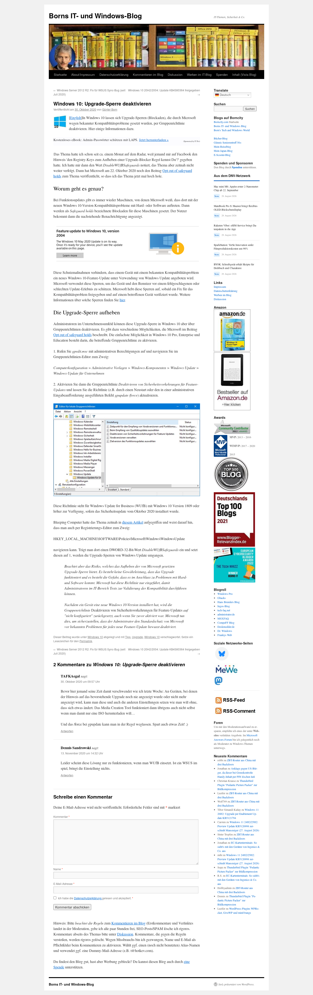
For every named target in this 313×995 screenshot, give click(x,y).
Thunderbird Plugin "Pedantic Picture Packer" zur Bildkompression (237, 785)
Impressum (220, 286)
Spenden (222, 74)
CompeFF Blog (225, 622)
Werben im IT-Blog (199, 74)
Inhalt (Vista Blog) (244, 74)
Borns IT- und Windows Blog (230, 126)
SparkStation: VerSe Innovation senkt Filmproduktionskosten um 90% (233, 246)
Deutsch (225, 95)
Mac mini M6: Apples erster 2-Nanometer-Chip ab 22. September (236, 188)
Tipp (128, 637)
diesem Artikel (132, 522)
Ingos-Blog (223, 606)
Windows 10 (95, 637)
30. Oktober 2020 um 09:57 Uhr (80, 681)
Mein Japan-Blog (223, 150)
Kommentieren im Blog (148, 74)
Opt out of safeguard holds (72, 334)
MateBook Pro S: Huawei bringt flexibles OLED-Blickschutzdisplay (235, 207)
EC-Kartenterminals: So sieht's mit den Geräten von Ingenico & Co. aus (238, 847)
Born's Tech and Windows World (232, 130)
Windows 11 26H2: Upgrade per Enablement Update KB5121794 (238, 814)
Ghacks (221, 598)
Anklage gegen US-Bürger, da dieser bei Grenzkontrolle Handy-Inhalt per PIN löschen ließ (237, 772)
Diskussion (175, 74)
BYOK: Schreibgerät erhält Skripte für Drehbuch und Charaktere (234, 266)
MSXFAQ (223, 618)
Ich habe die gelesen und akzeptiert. (95, 898)
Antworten (67, 731)
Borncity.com (221, 122)
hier (122, 299)
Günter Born (109, 109)
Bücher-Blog (221, 138)
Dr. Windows (224, 631)
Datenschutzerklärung (113, 74)
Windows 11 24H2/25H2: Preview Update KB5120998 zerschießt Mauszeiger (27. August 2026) (238, 826)
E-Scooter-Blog (222, 155)
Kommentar (61, 816)
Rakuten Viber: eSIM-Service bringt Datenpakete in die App (235, 227)
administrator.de (226, 614)
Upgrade (137, 637)
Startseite (60, 74)
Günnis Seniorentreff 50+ (228, 142)
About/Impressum (83, 74)
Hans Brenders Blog (228, 602)
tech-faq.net (223, 610)
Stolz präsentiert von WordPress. (236, 984)
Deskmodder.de (225, 626)
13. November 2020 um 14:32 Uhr (82, 753)
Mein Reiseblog (222, 146)
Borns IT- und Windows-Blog (95, 15)
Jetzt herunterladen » (154, 139)
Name (58, 869)
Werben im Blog (222, 295)
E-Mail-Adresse (63, 884)
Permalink (86, 641)
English (75, 117)
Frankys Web (224, 635)
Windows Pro (225, 593)
